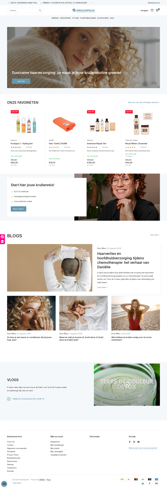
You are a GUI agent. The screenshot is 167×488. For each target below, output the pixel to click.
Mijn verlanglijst (56, 451)
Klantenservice (154, 3)
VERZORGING (65, 18)
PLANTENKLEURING (88, 18)
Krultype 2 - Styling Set (22, 143)
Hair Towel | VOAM (58, 143)
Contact (10, 445)
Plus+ (49, 480)
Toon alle (154, 235)
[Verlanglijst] (152, 10)
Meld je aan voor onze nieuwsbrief (143, 448)
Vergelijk (29, 147)
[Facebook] (130, 442)
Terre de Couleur (131, 140)
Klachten (10, 471)
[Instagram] (134, 442)
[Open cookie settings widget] (4, 484)
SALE (112, 18)
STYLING (75, 18)
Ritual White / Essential (136, 143)
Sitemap (10, 464)
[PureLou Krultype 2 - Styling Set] (26, 124)
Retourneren (12, 461)
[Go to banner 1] (83, 57)
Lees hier (21, 81)
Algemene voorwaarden (17, 448)
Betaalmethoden (13, 458)
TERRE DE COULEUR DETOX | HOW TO (28, 399)
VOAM (51, 140)
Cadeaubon (12, 468)
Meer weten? (18, 209)
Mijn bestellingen (57, 445)
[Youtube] (138, 442)
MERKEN (55, 18)
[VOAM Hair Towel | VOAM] (64, 124)
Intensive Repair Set (96, 143)
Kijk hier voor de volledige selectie (143, 102)
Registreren (55, 442)
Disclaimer (11, 451)
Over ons (11, 442)
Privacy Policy (12, 455)
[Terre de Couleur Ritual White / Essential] (140, 124)
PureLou (14, 140)
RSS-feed (17, 483)
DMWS (42, 480)
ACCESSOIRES (103, 18)
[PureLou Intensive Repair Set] (102, 124)
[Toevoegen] (39, 163)
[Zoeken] (40, 10)
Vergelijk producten (58, 455)
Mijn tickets (54, 448)
